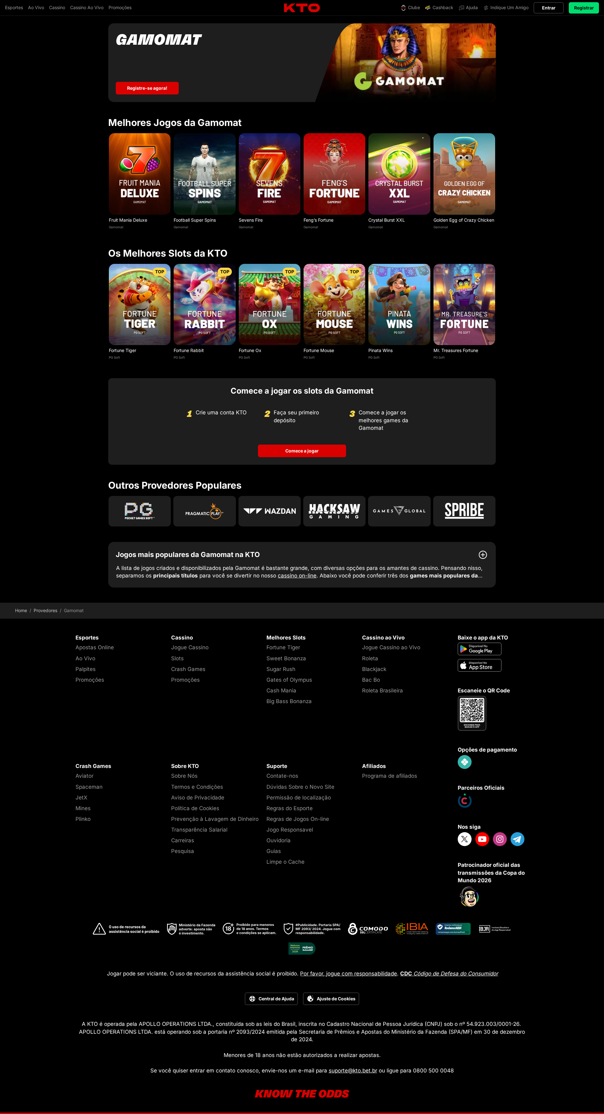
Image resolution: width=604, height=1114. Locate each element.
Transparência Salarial (199, 830)
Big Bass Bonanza (289, 701)
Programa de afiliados (389, 776)
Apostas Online (95, 647)
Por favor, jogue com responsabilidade (348, 973)
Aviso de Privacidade (197, 797)
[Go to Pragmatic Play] (204, 511)
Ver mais (140, 174)
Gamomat (116, 227)
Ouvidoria (278, 840)
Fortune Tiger (122, 350)
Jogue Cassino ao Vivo (391, 647)
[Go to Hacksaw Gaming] (334, 511)
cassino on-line (297, 575)
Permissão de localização (298, 797)
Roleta (370, 658)
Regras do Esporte (289, 808)
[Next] (495, 182)
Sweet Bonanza (286, 658)
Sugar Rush (280, 669)
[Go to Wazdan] (269, 511)
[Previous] (108, 182)
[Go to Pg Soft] (140, 511)
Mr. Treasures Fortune (455, 350)
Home (21, 610)
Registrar (584, 7)
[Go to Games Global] (399, 511)
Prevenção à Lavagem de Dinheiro (215, 819)
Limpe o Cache (285, 862)
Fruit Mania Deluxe (128, 220)
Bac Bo (371, 680)
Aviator (84, 776)
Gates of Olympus (289, 680)
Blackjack (374, 669)
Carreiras (182, 840)
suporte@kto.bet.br (353, 1070)
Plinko (83, 819)
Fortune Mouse (319, 350)
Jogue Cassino (190, 647)
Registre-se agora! (147, 88)
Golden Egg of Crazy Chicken (463, 220)
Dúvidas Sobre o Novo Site (300, 787)
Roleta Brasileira (382, 690)
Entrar (549, 7)
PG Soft (114, 357)
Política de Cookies (195, 808)
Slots (177, 658)
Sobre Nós (184, 776)
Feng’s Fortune (318, 220)
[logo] (302, 8)
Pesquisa (182, 851)
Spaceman (89, 787)
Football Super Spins (195, 220)
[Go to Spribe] (464, 511)
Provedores (45, 610)
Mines (83, 808)
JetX (81, 797)
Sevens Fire (251, 220)
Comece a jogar (302, 450)
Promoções (90, 680)
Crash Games (188, 669)
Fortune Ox (250, 350)
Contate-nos (282, 776)
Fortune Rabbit (189, 350)
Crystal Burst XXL (386, 220)
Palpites (86, 669)
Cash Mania (281, 690)
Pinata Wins (380, 350)
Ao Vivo (85, 658)
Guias (273, 851)
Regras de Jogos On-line (297, 819)
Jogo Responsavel (289, 830)
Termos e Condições (197, 787)
